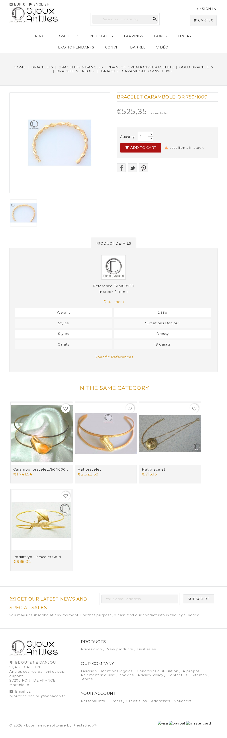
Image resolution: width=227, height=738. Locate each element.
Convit (112, 47)
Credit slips (137, 701)
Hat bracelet (89, 469)
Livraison (89, 671)
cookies (127, 675)
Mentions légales (117, 671)
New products (120, 649)
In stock (106, 292)
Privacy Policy (151, 675)
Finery (185, 36)
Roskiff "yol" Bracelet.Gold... (38, 557)
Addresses (161, 701)
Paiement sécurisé (98, 675)
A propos (192, 671)
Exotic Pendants (76, 47)
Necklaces (101, 36)
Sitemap (200, 675)
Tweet (132, 168)
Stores (87, 679)
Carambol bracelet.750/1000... (40, 469)
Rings (41, 36)
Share (121, 168)
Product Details (113, 243)
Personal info (93, 701)
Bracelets (68, 36)
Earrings (133, 36)
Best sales (147, 649)
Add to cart (141, 147)
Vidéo (162, 47)
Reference (103, 286)
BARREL (137, 47)
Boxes (160, 36)
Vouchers (183, 701)
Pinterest (143, 168)
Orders (116, 701)
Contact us (178, 675)
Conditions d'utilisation (158, 671)
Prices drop (92, 649)
